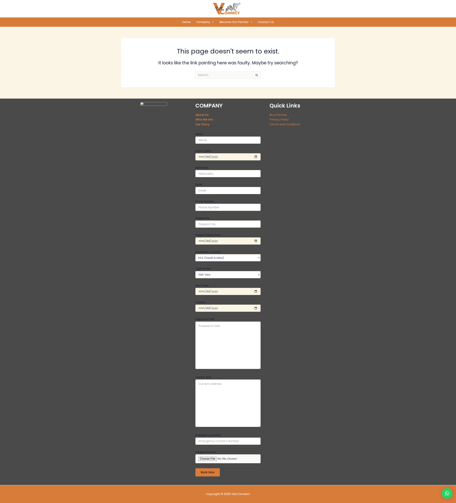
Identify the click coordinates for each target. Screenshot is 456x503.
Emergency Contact (208, 435)
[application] (212, 22)
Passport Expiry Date (208, 235)
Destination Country (208, 252)
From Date (202, 285)
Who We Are (204, 119)
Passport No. (203, 218)
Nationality (202, 168)
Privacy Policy (279, 119)
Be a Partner (278, 115)
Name (199, 134)
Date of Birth (203, 151)
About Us (202, 115)
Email (198, 184)
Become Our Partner (234, 22)
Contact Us (266, 22)
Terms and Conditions (285, 124)
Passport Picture (205, 452)
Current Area (203, 377)
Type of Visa (203, 268)
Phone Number (204, 201)
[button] (447, 493)
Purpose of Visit (204, 319)
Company (203, 22)
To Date (200, 302)
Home (186, 22)
